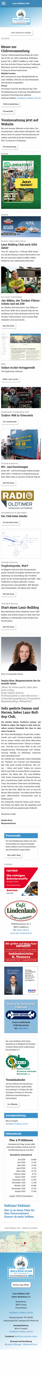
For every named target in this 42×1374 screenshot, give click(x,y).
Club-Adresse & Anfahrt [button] (21, 32)
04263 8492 (23, 1028)
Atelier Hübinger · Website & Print (22, 1344)
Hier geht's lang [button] (14, 855)
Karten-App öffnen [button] (21, 1285)
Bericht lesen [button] (8, 326)
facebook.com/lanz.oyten (25, 1336)
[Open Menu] (3, 3)
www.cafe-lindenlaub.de (21, 933)
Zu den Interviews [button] (10, 522)
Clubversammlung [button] (10, 104)
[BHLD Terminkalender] (21, 1065)
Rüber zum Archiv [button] (10, 379)
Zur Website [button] (12, 1104)
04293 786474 (23, 930)
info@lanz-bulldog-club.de (29, 98)
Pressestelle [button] (8, 111)
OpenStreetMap (31, 1251)
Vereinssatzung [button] (9, 146)
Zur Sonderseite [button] (10, 421)
